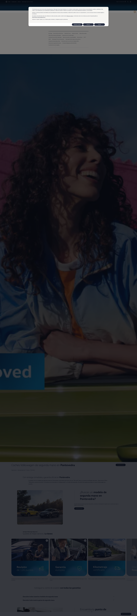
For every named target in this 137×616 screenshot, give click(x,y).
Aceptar (99, 24)
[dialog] (68, 308)
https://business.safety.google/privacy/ (38, 17)
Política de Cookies (70, 15)
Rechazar (88, 24)
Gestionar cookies (77, 24)
